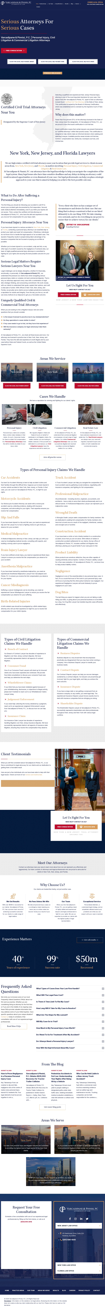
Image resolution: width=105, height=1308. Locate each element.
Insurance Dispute (70, 687)
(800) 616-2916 (95, 2)
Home (37, 3)
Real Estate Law (59, 169)
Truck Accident (65, 478)
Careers (77, 3)
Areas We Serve (59, 3)
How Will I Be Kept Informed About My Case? (55, 1048)
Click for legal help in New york (52, 61)
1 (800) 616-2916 (93, 295)
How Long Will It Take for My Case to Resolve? (56, 1008)
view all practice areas (52, 457)
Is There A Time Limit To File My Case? (52, 1002)
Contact (38, 6)
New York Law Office (67, 1265)
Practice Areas (42, 3)
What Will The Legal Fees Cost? (49, 995)
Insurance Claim (17, 716)
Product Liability (66, 552)
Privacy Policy (84, 1290)
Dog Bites (61, 592)
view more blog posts (52, 1107)
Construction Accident (70, 531)
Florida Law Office (66, 1271)
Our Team (51, 3)
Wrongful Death (66, 513)
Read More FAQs (14, 1026)
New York (19, 166)
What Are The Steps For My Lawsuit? (52, 1015)
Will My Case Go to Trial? (47, 1021)
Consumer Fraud (17, 666)
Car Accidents (10, 478)
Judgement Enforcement (21, 699)
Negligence (62, 571)
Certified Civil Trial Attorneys (74, 102)
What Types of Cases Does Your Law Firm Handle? (58, 989)
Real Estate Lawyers (95, 437)
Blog (72, 3)
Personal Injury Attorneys (14, 441)
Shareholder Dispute (71, 703)
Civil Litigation (84, 166)
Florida (41, 166)
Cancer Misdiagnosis (15, 585)
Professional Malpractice (71, 494)
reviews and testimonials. (33, 775)
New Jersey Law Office (67, 1226)
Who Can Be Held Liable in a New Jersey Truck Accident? (87, 1076)
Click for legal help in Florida (83, 61)
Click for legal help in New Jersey (22, 61)
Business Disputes (70, 653)
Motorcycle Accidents (15, 499)
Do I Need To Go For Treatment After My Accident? (58, 1035)
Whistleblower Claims (20, 683)
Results (66, 3)
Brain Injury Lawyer (14, 550)
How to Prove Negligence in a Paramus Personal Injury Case (12, 1076)
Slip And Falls (10, 517)
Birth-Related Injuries (15, 601)
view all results (90, 940)
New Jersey (29, 166)
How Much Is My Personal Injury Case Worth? (55, 1028)
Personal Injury (70, 166)
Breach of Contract (18, 649)
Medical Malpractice (14, 534)
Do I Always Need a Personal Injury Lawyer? (55, 1041)
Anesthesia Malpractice (16, 566)
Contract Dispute (69, 670)
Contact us (4, 1017)
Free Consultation (13, 50)
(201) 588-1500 (69, 1240)
